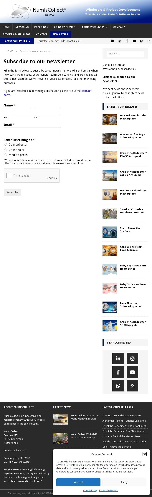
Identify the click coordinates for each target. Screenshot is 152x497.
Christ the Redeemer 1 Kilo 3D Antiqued (134, 154)
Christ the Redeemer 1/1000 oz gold (133, 323)
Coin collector (18, 145)
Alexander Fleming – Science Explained (132, 135)
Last (36, 117)
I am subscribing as (19, 140)
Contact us (10, 450)
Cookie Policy (90, 490)
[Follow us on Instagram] (120, 41)
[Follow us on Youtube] (134, 41)
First (6, 117)
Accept (78, 482)
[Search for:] (125, 54)
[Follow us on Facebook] (127, 41)
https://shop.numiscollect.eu (119, 69)
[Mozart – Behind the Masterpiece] (110, 194)
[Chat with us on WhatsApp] (141, 41)
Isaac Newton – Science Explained (131, 304)
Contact (41, 34)
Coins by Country (93, 27)
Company (119, 27)
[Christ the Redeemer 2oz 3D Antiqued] (110, 175)
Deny (124, 482)
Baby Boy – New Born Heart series (133, 267)
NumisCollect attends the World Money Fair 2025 (85, 417)
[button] (144, 454)
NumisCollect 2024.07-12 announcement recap (84, 436)
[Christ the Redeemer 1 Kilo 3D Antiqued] (110, 157)
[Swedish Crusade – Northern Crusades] (110, 213)
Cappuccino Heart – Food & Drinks (132, 248)
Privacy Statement (108, 490)
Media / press (18, 155)
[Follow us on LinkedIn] (112, 41)
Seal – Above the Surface (130, 229)
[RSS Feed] (149, 41)
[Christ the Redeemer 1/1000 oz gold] (110, 325)
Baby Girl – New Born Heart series (133, 286)
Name (9, 105)
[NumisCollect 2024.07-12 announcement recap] (60, 438)
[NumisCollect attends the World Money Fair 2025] (60, 419)
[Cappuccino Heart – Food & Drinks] (110, 250)
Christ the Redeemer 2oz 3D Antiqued (133, 173)
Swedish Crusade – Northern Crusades (132, 211)
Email (9, 125)
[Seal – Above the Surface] (110, 232)
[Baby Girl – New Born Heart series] (110, 288)
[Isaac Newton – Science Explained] (110, 307)
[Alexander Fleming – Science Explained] (110, 138)
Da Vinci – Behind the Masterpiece (133, 117)
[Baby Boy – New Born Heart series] (110, 269)
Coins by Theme (63, 27)
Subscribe (12, 192)
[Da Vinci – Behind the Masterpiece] (110, 119)
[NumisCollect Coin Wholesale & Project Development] (76, 21)
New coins (22, 27)
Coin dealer (16, 150)
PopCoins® (41, 27)
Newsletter (60, 34)
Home (6, 27)
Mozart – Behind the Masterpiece (133, 192)
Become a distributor (16, 34)
